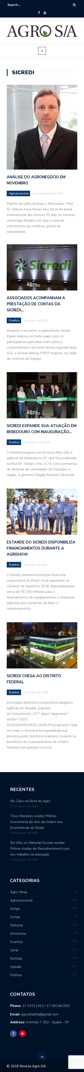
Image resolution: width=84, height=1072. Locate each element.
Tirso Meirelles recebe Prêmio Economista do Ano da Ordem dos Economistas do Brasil (36, 822)
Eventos (14, 321)
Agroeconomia (18, 194)
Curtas (15, 917)
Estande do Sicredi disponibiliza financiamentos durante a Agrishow (41, 548)
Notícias (16, 958)
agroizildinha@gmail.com (39, 1014)
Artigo (15, 908)
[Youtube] (45, 12)
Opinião (16, 967)
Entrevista (18, 933)
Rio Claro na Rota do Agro (30, 801)
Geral (14, 950)
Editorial (16, 925)
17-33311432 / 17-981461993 (46, 1006)
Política (16, 975)
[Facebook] (39, 12)
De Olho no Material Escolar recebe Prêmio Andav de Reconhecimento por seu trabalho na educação (40, 849)
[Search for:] (21, 5)
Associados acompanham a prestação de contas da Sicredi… (36, 304)
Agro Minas (18, 892)
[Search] (74, 5)
